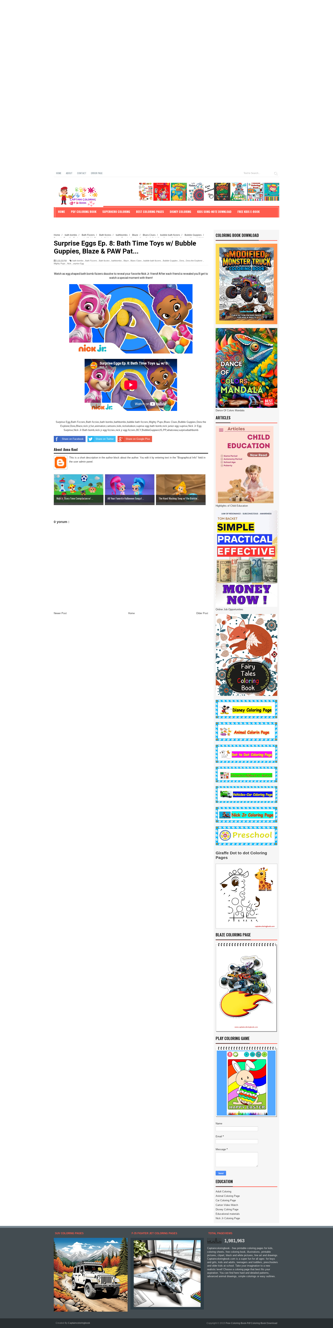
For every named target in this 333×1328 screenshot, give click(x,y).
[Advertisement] (115, 27)
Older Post (202, 613)
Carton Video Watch (227, 1205)
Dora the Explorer (194, 260)
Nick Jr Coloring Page (228, 1218)
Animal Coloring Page (228, 1196)
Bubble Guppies (170, 260)
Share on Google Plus (138, 438)
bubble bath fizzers (152, 260)
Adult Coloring (223, 1191)
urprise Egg (78, 263)
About (69, 173)
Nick (69, 263)
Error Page (97, 173)
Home (58, 173)
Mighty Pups (59, 263)
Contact (81, 173)
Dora (181, 260)
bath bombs (77, 260)
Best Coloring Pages (150, 211)
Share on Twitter (105, 438)
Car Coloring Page (226, 1200)
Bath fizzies (104, 260)
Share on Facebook (73, 438)
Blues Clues (136, 260)
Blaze (126, 260)
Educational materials (228, 1213)
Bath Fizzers (91, 260)
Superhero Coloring (116, 211)
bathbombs (116, 260)
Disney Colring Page (227, 1209)
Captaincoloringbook (79, 1323)
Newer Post (60, 613)
